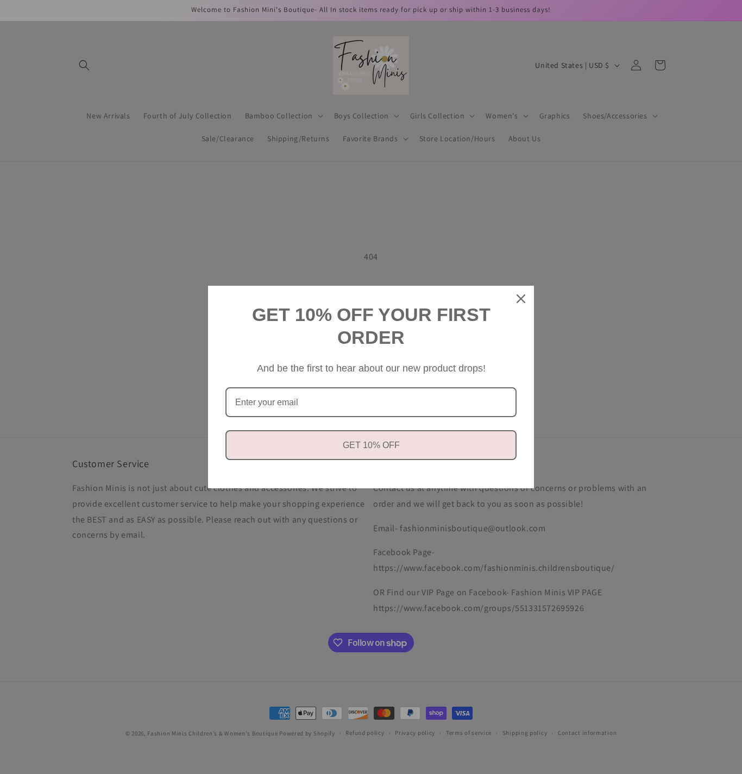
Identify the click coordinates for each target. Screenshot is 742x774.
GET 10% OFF (371, 445)
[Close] (521, 299)
